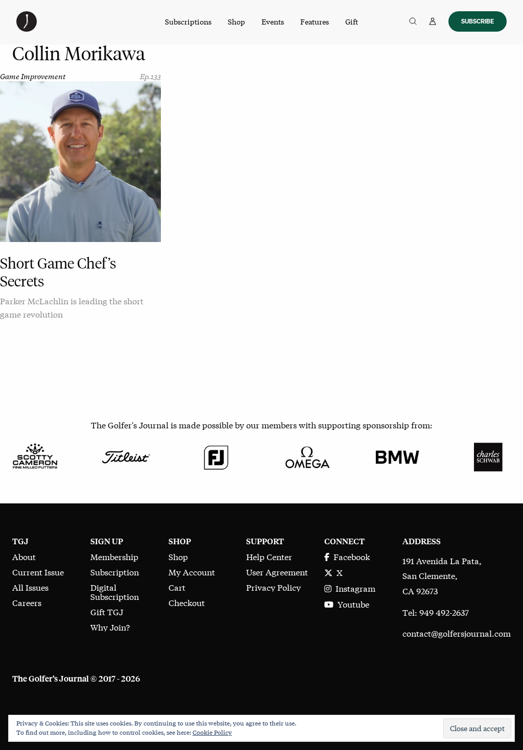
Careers (26, 602)
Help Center (269, 556)
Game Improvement (32, 75)
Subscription (114, 571)
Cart (177, 587)
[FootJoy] (216, 455)
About (24, 556)
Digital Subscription (114, 591)
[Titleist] (125, 455)
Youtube (351, 604)
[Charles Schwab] (488, 455)
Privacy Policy (273, 587)
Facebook (349, 556)
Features (314, 21)
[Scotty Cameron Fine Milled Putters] (35, 455)
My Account (192, 571)
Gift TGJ (106, 611)
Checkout (187, 602)
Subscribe (477, 21)
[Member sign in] (432, 21)
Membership (114, 556)
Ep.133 (150, 75)
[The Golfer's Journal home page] (26, 28)
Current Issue (38, 571)
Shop (236, 21)
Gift (351, 21)
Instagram (353, 588)
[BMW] (397, 455)
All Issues (30, 587)
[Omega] (307, 455)
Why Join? (110, 627)
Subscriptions (188, 21)
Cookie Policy (212, 732)
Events (273, 21)
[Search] (413, 21)
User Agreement (277, 571)
